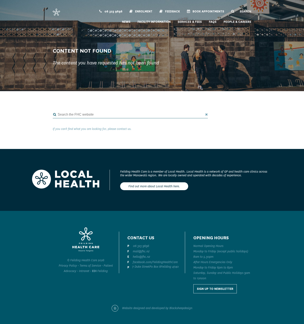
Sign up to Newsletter (215, 289)
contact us (123, 129)
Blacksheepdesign (180, 308)
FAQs (213, 22)
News (126, 22)
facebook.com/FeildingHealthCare (155, 262)
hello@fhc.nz (141, 257)
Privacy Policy (68, 265)
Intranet (84, 271)
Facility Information (154, 22)
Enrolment (143, 11)
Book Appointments (208, 11)
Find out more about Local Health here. (154, 186)
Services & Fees (190, 22)
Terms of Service (90, 265)
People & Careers (237, 22)
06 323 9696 (113, 11)
